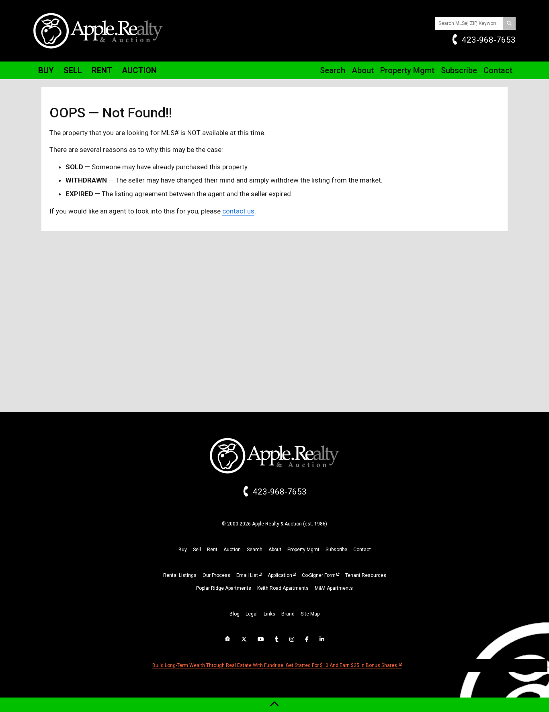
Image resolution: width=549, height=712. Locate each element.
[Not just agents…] (227, 639)
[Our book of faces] (307, 639)
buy (182, 549)
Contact (497, 70)
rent (212, 549)
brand (288, 614)
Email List (247, 575)
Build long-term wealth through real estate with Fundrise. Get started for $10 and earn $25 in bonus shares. (275, 665)
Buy (46, 70)
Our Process (216, 575)
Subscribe (459, 70)
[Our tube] (261, 639)
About (363, 70)
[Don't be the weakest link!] (322, 639)
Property (407, 70)
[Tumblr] (277, 639)
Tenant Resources (365, 575)
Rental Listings (180, 575)
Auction (139, 70)
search (254, 549)
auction (232, 549)
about (274, 549)
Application (280, 575)
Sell (73, 70)
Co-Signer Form (319, 575)
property (303, 549)
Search (332, 70)
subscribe (336, 549)
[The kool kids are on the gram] (291, 639)
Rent (102, 70)
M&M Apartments (334, 588)
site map (310, 614)
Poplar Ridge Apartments (223, 588)
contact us (238, 211)
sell (197, 549)
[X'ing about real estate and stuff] (244, 639)
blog (234, 614)
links (269, 614)
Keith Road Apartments (283, 588)
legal (252, 614)
